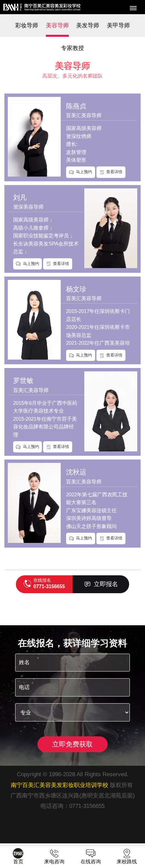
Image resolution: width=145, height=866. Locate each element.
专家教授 (72, 48)
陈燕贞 (76, 106)
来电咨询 (54, 861)
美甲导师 (118, 25)
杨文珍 (76, 289)
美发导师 (87, 25)
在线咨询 (91, 861)
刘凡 (20, 197)
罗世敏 (23, 380)
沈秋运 (76, 472)
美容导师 (57, 25)
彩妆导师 (26, 25)
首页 (18, 861)
